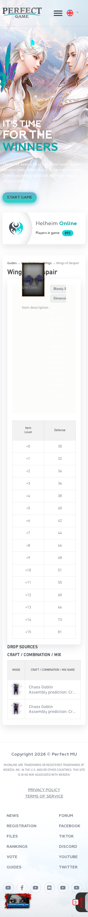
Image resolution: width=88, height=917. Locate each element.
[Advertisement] (44, 73)
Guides (12, 263)
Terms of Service (44, 797)
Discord (68, 847)
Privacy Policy (44, 790)
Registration (21, 826)
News (13, 816)
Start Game (19, 198)
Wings (47, 263)
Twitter (68, 867)
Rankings (17, 847)
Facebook (69, 826)
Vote (12, 857)
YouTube (68, 857)
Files (12, 837)
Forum (66, 816)
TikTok (66, 837)
